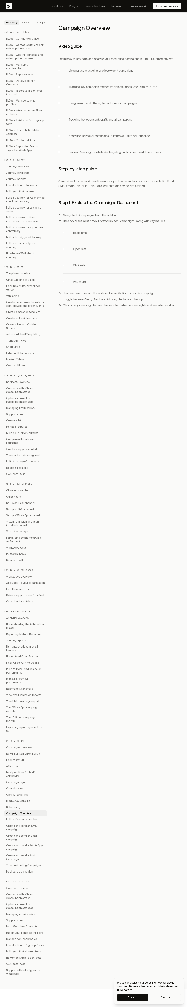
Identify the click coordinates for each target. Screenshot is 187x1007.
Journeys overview (17, 166)
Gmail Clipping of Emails (21, 279)
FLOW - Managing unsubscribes (17, 66)
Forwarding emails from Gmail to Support (24, 539)
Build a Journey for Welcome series (23, 209)
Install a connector (17, 589)
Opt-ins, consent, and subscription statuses (19, 400)
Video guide (70, 46)
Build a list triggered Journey (23, 237)
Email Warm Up (15, 759)
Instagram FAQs (16, 553)
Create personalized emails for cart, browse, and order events (25, 304)
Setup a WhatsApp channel (23, 515)
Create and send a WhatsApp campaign (24, 847)
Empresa (116, 6)
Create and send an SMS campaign (21, 827)
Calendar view (15, 788)
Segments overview (18, 382)
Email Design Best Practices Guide (23, 288)
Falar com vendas (167, 6)
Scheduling (13, 807)
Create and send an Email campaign (21, 837)
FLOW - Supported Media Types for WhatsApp (22, 148)
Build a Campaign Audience (23, 819)
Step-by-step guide (77, 168)
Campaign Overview (19, 813)
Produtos (57, 6)
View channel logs (17, 531)
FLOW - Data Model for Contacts (20, 82)
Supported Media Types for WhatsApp (23, 972)
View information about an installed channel (22, 523)
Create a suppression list (21, 449)
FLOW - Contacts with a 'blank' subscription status (25, 46)
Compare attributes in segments (20, 441)
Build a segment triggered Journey (22, 245)
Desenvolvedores (94, 6)
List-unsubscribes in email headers (22, 648)
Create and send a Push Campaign (20, 857)
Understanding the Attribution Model (25, 626)
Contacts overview (18, 888)
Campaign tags (15, 782)
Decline (165, 997)
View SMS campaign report (22, 701)
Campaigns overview (19, 747)
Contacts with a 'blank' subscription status (20, 390)
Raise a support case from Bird (25, 595)
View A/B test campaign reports (20, 719)
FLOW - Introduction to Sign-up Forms (24, 112)
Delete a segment (17, 467)
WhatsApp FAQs (16, 547)
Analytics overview (17, 618)
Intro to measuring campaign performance (24, 670)
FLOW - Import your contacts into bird (24, 92)
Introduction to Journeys (21, 185)
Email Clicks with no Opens (22, 662)
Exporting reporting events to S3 (24, 729)
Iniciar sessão (139, 6)
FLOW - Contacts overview (22, 38)
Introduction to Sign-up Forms (25, 945)
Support (26, 22)
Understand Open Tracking (23, 656)
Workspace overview (19, 576)
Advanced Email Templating (23, 334)
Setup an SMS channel (20, 509)
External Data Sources (20, 353)
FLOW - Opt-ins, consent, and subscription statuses (24, 56)
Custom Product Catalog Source (21, 326)
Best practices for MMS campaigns (20, 774)
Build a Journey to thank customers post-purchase (22, 219)
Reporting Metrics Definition (23, 634)
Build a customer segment (22, 432)
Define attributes (17, 426)
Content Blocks (16, 365)
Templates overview (18, 273)
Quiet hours (13, 496)
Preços (73, 6)
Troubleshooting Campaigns (23, 865)
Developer (40, 22)
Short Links (13, 346)
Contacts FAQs (15, 474)
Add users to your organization (25, 582)
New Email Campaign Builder (23, 753)
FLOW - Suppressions (19, 74)
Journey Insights (16, 179)
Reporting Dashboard (19, 688)
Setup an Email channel (20, 502)
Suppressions (14, 414)
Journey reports (16, 640)
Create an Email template (21, 318)
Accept (133, 997)
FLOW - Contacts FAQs (20, 140)
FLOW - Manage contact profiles (21, 102)
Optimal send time (17, 794)
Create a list (13, 420)
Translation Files (16, 340)
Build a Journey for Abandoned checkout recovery (25, 199)
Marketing (12, 22)
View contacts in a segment (23, 455)
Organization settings (20, 601)
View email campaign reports (23, 695)
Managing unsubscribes (21, 408)
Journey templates (17, 172)
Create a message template (23, 312)
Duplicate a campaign (19, 871)
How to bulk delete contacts (23, 957)
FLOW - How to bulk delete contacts (22, 132)
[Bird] (9, 6)
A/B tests (12, 766)
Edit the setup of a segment (23, 461)
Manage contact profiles (21, 939)
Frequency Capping (18, 800)
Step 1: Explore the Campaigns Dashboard (98, 202)
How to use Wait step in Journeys (20, 255)
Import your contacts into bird (24, 932)
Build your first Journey (20, 191)
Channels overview (17, 490)
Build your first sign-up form (23, 951)
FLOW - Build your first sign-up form (25, 122)
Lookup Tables (15, 359)
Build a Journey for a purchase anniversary (24, 229)
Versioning (12, 295)
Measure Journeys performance (17, 680)
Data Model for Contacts (21, 926)
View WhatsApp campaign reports (22, 709)
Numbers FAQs (15, 560)
